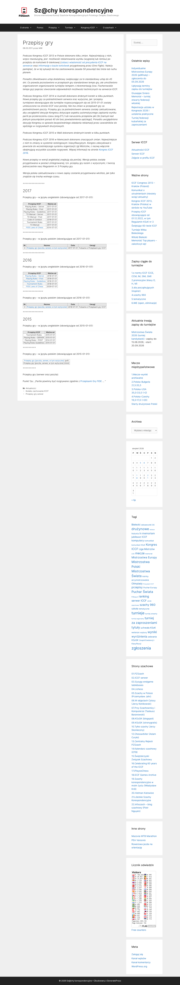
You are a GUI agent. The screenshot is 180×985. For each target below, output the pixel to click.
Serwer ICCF (138, 153)
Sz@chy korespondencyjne (73, 10)
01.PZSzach (138, 673)
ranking (144, 596)
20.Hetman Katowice (143, 793)
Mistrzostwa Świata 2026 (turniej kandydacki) (142, 335)
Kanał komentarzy (141, 962)
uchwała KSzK (148, 627)
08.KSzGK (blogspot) (143, 718)
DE (153, 525)
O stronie (24, 27)
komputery (138, 540)
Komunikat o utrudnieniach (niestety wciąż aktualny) (144, 193)
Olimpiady (137, 583)
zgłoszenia (141, 648)
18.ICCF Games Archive (144, 775)
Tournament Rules (34, 284)
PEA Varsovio (139, 840)
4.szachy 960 (139, 295)
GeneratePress (114, 980)
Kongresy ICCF (88, 27)
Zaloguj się (137, 954)
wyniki (152, 632)
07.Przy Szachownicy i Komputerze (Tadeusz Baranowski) (143, 711)
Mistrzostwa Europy (144, 557)
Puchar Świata (142, 592)
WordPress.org (139, 966)
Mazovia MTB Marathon (144, 836)
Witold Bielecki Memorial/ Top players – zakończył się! (144, 240)
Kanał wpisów (139, 958)
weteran (136, 632)
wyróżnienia (139, 636)
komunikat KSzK (138, 545)
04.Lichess (137, 689)
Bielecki (136, 524)
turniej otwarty (151, 614)
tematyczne (144, 609)
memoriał (148, 554)
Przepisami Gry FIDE (91, 381)
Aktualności (31, 388)
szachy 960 (147, 604)
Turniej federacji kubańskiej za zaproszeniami (140, 121)
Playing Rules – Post (34, 278)
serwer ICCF (139, 600)
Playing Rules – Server (34, 276)
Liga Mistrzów (147, 549)
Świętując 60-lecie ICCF (144, 225)
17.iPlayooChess (140, 771)
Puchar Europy (150, 587)
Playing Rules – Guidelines (35, 281)
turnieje (138, 613)
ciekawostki (146, 525)
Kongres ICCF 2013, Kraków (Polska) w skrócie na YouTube (142, 204)
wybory (143, 632)
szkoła (135, 608)
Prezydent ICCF (148, 584)
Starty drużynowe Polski (144, 404)
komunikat (149, 541)
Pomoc (40, 27)
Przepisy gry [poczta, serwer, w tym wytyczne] (47, 248)
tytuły (136, 627)
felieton (152, 529)
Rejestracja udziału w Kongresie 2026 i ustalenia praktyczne (143, 110)
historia (135, 533)
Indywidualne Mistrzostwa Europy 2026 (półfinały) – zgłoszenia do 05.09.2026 (142, 75)
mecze (140, 553)
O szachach (108, 27)
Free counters (139, 930)
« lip (134, 500)
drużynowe (140, 529)
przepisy (137, 587)
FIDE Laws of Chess (34, 227)
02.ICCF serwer (140, 677)
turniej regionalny (138, 619)
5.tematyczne (139, 299)
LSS (133, 554)
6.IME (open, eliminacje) (144, 303)
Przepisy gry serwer (34, 394)
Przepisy (53, 27)
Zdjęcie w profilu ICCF (143, 158)
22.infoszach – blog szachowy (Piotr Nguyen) (142, 807)
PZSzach (135, 597)
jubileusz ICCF (139, 536)
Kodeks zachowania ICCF (37, 391)
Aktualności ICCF (140, 149)
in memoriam (147, 533)
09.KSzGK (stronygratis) (144, 722)
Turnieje (69, 27)
